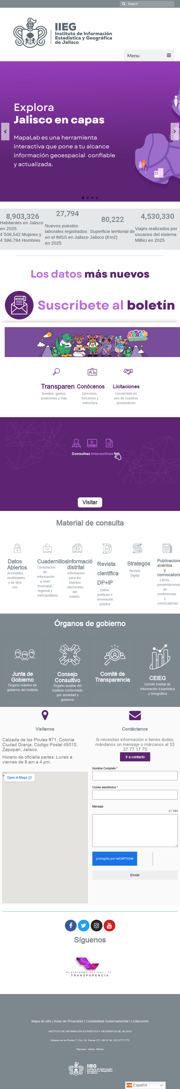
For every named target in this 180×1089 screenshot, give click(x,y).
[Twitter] (84, 925)
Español (139, 1085)
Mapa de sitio (41, 1021)
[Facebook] (71, 925)
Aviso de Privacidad (68, 1021)
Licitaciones (126, 386)
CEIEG (157, 678)
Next (175, 131)
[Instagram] (96, 925)
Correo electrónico (105, 787)
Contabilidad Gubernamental (107, 1021)
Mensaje (97, 806)
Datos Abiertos (17, 564)
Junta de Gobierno (22, 677)
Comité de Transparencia (112, 677)
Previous (5, 131)
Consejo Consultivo (67, 677)
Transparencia (62, 386)
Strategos (138, 564)
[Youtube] (109, 925)
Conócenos (91, 387)
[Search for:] (147, 4)
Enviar (135, 875)
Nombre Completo (105, 768)
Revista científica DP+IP (108, 573)
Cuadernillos (52, 561)
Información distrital (81, 564)
